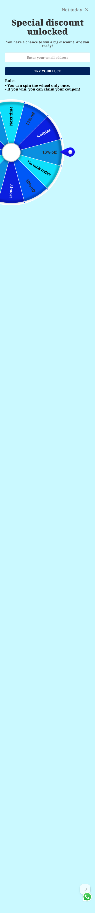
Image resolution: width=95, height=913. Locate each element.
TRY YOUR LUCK (47, 71)
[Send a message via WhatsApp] (87, 896)
